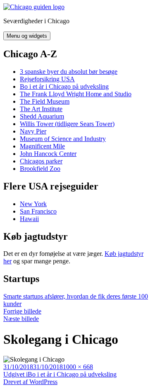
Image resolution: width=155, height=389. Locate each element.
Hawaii (29, 218)
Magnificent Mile (42, 146)
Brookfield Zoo (40, 168)
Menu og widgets (27, 36)
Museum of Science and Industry (63, 138)
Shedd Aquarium (42, 116)
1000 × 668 (78, 366)
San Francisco (38, 211)
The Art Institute (41, 108)
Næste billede (21, 318)
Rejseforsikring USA (47, 79)
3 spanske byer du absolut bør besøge (68, 71)
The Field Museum (44, 101)
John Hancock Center (48, 153)
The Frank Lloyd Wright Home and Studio (75, 93)
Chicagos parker (41, 161)
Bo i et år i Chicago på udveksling (64, 86)
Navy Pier (33, 131)
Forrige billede (22, 311)
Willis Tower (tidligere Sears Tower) (67, 123)
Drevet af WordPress (30, 381)
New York (33, 203)
